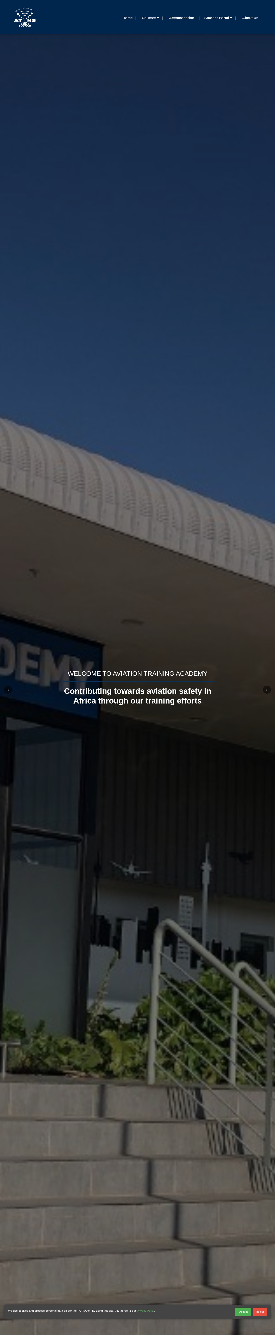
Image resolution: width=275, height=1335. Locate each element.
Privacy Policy (145, 1310)
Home (128, 18)
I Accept (243, 1311)
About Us (250, 18)
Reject (260, 1311)
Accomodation (181, 18)
